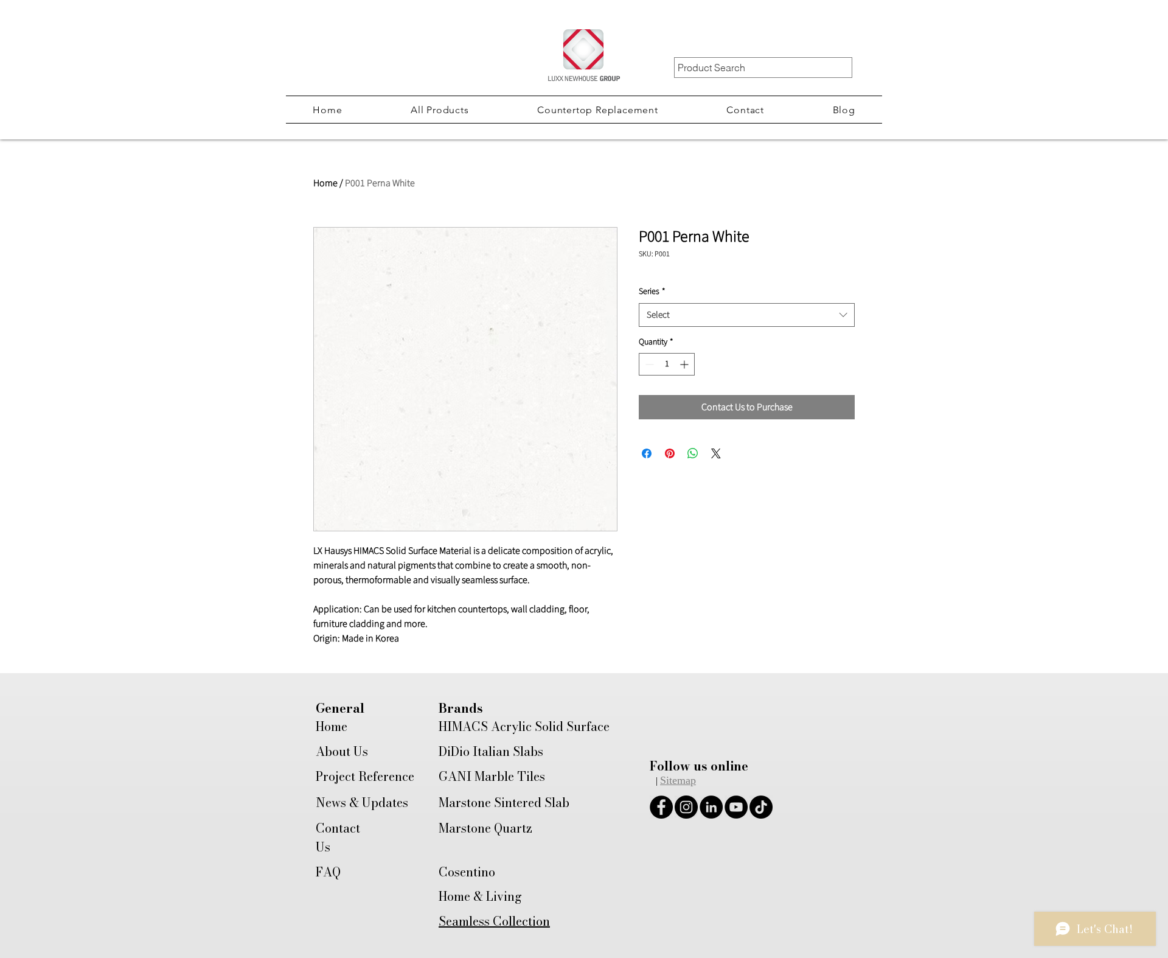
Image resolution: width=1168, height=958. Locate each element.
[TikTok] (761, 807)
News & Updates (362, 802)
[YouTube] (736, 807)
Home (325, 183)
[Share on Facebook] (646, 453)
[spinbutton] (667, 364)
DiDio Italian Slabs (491, 751)
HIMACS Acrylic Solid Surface (524, 726)
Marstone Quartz (485, 828)
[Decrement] (648, 364)
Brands (461, 708)
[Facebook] (661, 807)
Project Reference (365, 776)
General (340, 708)
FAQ (328, 871)
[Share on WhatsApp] (693, 453)
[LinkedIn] (711, 807)
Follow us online (699, 766)
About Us (342, 751)
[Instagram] (686, 807)
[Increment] (685, 364)
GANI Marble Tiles (492, 776)
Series (652, 292)
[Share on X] (716, 453)
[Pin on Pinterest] (669, 453)
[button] (440, 109)
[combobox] (747, 315)
